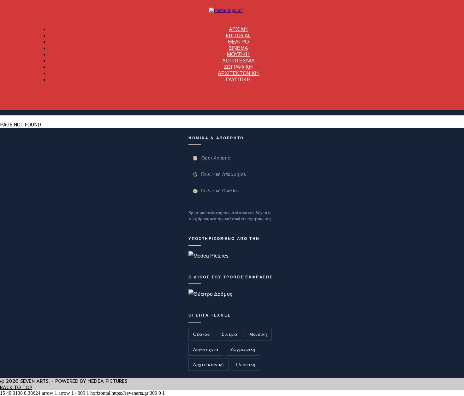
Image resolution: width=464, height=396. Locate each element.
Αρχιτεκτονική (208, 364)
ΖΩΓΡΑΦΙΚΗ (238, 67)
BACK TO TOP (16, 387)
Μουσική (258, 334)
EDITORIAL (238, 35)
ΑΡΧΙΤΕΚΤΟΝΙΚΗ (238, 73)
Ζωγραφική (242, 349)
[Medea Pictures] (208, 255)
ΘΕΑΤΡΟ (238, 41)
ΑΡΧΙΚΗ (238, 29)
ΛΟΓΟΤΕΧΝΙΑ (238, 60)
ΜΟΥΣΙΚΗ (238, 54)
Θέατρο (201, 334)
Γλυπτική (245, 364)
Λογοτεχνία (205, 349)
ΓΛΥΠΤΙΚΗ (238, 79)
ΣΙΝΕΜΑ (238, 48)
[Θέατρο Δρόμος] (210, 293)
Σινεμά (229, 334)
